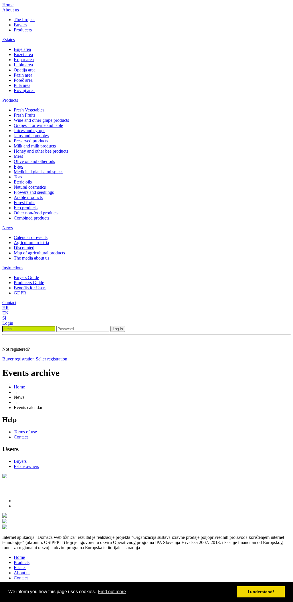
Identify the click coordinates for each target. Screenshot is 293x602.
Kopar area (24, 59)
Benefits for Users (30, 287)
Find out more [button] (112, 591)
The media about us (31, 258)
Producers (23, 29)
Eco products (25, 207)
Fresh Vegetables (29, 109)
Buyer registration (19, 358)
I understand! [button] (261, 591)
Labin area (23, 64)
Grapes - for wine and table (38, 125)
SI (4, 318)
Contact (9, 302)
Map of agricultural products (39, 252)
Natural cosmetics (30, 187)
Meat (18, 156)
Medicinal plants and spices (38, 171)
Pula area (22, 85)
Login (7, 323)
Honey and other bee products (41, 151)
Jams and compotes (31, 135)
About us (10, 9)
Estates (8, 39)
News (7, 227)
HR (5, 307)
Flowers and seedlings (34, 192)
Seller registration (51, 358)
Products (10, 100)
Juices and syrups (29, 130)
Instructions (12, 267)
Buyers (20, 24)
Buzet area (23, 54)
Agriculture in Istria (31, 242)
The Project (24, 19)
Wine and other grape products (41, 120)
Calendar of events (30, 237)
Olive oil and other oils (34, 161)
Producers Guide (29, 282)
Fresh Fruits (24, 115)
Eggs (18, 166)
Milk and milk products (35, 145)
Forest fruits (24, 202)
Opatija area (24, 69)
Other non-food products (36, 212)
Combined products (31, 218)
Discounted (24, 247)
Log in (118, 329)
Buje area (22, 49)
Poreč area (23, 80)
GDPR (20, 292)
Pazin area (23, 75)
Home (7, 4)
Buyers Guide (26, 277)
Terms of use (25, 431)
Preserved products (31, 140)
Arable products (28, 197)
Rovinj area (24, 90)
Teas (18, 176)
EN (5, 312)
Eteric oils (23, 182)
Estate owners (26, 466)
